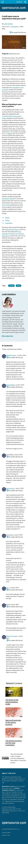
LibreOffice (8, 223)
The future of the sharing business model (11, 702)
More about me (7, 336)
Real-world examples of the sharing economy (13, 722)
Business (11, 285)
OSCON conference (12, 229)
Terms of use (6, 835)
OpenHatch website (8, 198)
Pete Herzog (10, 488)
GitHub (10, 133)
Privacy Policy (6, 832)
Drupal (7, 218)
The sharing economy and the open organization (13, 743)
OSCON (18, 285)
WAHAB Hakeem (11, 355)
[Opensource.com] (14, 8)
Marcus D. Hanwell (11, 636)
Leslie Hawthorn (8, 24)
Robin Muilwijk (10, 385)
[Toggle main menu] (2, 2)
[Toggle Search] (25, 2)
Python (7, 220)
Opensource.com (8, 786)
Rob (7, 588)
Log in (19, 2)
